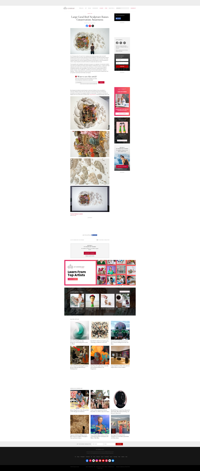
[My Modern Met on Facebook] (87, 460)
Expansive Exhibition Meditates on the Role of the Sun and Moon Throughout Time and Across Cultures (78, 436)
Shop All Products (122, 140)
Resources (98, 456)
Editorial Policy (90, 466)
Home (89, 13)
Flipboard (117, 48)
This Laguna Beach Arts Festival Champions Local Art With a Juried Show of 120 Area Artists (120, 436)
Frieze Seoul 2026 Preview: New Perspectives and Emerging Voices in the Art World (79, 342)
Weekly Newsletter (123, 45)
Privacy (99, 468)
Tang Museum (92, 94)
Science (111, 456)
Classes (102, 456)
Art (86, 8)
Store (106, 8)
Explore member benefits (90, 255)
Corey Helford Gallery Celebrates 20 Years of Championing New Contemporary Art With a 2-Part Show (100, 436)
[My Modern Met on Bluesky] (113, 460)
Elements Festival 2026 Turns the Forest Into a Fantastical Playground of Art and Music (119, 342)
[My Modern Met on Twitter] (93, 460)
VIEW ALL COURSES (122, 113)
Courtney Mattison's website (76, 214)
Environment (107, 456)
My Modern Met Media (122, 51)
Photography (95, 8)
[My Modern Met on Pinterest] (90, 460)
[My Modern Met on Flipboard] (100, 460)
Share (95, 235)
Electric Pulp (128, 466)
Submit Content (98, 466)
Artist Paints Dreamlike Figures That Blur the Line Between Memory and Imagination (100, 367)
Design (89, 8)
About (87, 466)
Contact (102, 466)
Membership (133, 8)
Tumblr (125, 46)
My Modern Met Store (76, 292)
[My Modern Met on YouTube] (103, 460)
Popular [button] (81, 8)
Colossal (74, 215)
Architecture (88, 456)
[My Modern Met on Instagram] (96, 460)
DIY (91, 456)
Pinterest (122, 46)
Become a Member (89, 253)
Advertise (106, 466)
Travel (119, 456)
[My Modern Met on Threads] (109, 460)
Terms (101, 468)
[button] (112, 8)
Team (94, 466)
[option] (101, 279)
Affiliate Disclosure (111, 466)
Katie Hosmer (87, 22)
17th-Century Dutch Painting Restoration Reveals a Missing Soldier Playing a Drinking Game (79, 367)
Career (94, 456)
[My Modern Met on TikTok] (106, 460)
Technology (115, 456)
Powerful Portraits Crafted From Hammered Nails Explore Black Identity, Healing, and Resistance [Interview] (120, 411)
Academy (101, 8)
